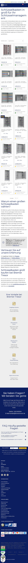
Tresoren (17, 256)
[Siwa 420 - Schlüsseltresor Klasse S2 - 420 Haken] (7, 121)
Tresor (2, 494)
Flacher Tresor (10, 546)
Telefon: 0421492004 (14, 411)
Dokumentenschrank (5, 513)
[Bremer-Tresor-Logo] (4, 5)
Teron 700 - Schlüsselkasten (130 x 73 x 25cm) (7, 58)
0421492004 (3, 464)
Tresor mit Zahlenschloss (6, 508)
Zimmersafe (3, 495)
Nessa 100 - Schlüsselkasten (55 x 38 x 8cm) (6, 106)
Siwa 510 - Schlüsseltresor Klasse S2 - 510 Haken (21, 130)
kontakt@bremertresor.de (18, 284)
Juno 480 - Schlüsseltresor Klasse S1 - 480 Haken (7, 184)
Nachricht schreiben (5, 467)
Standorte (3, 486)
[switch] (3, 561)
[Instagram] (5, 475)
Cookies (9, 552)
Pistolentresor (4, 517)
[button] (12, 44)
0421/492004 (11, 286)
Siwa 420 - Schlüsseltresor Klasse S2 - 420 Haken (6, 130)
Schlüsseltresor (16, 245)
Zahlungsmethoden (5, 489)
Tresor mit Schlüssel (17, 546)
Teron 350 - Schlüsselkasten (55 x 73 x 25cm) (20, 106)
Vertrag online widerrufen (22, 554)
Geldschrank (3, 503)
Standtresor (3, 492)
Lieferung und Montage (5, 488)
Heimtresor (3, 484)
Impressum (20, 552)
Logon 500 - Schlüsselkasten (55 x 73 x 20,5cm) (20, 82)
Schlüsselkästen (16, 258)
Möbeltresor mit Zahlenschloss (20, 542)
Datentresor (3, 514)
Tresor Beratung (4, 481)
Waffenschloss (10, 547)
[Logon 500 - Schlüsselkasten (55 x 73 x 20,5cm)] (20, 73)
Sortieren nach (4, 40)
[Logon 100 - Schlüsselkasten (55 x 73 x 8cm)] (7, 73)
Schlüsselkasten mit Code (18, 543)
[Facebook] (2, 475)
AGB (15, 552)
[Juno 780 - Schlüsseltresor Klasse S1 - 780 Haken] (20, 175)
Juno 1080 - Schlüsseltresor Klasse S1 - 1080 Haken (20, 157)
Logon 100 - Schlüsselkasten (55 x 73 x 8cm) (6, 82)
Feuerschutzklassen (5, 483)
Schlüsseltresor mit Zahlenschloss (18, 545)
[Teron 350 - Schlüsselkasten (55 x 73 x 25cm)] (20, 97)
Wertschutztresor (4, 502)
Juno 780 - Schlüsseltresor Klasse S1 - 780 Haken (20, 184)
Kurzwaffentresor (4, 509)
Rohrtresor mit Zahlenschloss (7, 543)
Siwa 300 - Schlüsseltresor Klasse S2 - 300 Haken (6, 157)
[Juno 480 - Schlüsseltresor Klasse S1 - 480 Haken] (7, 175)
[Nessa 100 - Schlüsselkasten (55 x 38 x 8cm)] (7, 97)
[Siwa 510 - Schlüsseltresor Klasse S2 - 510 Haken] (20, 121)
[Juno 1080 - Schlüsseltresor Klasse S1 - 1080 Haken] (20, 148)
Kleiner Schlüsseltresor (5, 545)
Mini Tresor (11, 542)
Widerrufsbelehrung (11, 554)
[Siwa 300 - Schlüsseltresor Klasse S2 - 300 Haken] (7, 148)
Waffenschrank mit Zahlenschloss (8, 516)
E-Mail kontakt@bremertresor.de (15, 413)
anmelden (23, 448)
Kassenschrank (4, 505)
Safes (2, 491)
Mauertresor (3, 506)
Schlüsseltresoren (5, 258)
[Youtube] (8, 475)
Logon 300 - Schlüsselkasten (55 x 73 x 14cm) (20, 58)
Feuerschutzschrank (5, 511)
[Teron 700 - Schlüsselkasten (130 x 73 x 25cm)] (7, 49)
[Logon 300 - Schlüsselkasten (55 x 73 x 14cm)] (20, 49)
